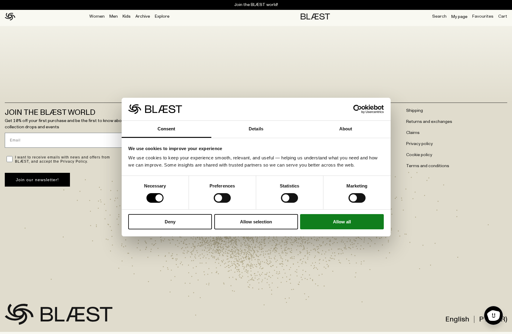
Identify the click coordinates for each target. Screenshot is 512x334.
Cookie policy (419, 155)
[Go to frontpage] (19, 314)
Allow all (342, 221)
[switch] (222, 198)
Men (113, 16)
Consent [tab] (166, 128)
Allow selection (256, 221)
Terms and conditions (427, 166)
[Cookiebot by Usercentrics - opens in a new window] (357, 109)
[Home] (10, 17)
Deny (170, 221)
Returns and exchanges (429, 122)
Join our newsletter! (37, 179)
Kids (127, 16)
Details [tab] (256, 128)
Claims (413, 133)
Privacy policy (419, 144)
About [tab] (345, 128)
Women (97, 16)
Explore (162, 16)
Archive (142, 16)
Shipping (414, 111)
